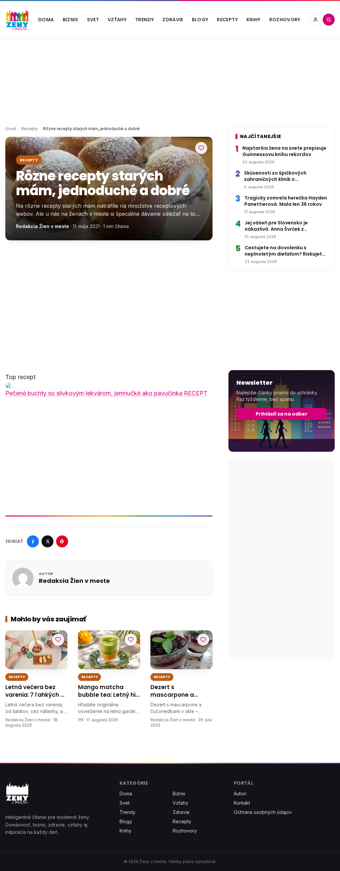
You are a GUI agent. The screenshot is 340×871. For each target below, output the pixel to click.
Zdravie (172, 19)
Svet (93, 19)
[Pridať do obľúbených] (201, 148)
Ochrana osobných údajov (263, 812)
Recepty (227, 19)
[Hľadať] (329, 20)
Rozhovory (284, 19)
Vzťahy (117, 19)
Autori (240, 793)
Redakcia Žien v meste (42, 226)
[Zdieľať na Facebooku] (33, 541)
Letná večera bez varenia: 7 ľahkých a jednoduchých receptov (34, 691)
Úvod (10, 128)
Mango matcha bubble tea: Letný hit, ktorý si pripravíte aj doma (108, 691)
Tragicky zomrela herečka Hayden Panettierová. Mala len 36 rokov (285, 201)
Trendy (144, 19)
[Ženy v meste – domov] (17, 19)
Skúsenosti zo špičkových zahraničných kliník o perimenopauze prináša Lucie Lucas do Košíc (280, 176)
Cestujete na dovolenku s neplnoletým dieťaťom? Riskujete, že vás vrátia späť (285, 251)
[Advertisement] (108, 297)
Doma (46, 19)
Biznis (70, 19)
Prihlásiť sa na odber (281, 414)
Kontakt (242, 803)
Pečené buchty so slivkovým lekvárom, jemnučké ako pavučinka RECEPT (106, 393)
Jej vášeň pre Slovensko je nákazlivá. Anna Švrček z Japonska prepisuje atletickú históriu (280, 226)
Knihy (253, 19)
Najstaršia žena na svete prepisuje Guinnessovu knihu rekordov (284, 151)
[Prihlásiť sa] (315, 20)
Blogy (200, 19)
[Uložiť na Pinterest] (62, 541)
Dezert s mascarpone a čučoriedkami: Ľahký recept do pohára (180, 691)
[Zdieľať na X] (47, 541)
